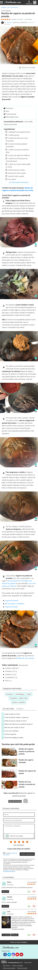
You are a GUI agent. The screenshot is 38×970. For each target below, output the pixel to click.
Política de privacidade (9, 968)
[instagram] (13, 954)
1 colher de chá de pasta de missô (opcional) (17, 160)
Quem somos (27, 962)
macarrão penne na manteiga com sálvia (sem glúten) (17, 582)
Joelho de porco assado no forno (15, 721)
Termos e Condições (17, 965)
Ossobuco (9, 694)
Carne (8, 7)
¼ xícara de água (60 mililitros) (19, 155)
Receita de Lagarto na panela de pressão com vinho (17, 189)
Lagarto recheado (11, 606)
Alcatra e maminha (18, 702)
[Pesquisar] (35, 2)
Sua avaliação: (18, 845)
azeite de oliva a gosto (16, 176)
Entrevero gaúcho (10, 734)
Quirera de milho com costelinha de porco (18, 724)
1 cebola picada (13, 135)
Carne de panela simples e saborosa (16, 717)
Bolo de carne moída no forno (14, 727)
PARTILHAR (29, 4)
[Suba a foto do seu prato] (25, 801)
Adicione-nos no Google (28, 68)
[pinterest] (21, 954)
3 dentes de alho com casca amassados (17, 139)
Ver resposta (6, 935)
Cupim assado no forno (12, 714)
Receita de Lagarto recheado (26, 761)
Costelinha (13, 698)
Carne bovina (14, 7)
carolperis (9, 23)
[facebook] (5, 954)
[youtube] (17, 954)
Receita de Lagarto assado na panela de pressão (26, 751)
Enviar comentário (27, 854)
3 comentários (28, 19)
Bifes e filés (23, 698)
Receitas (3, 7)
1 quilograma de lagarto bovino (19, 132)
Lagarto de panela (11, 600)
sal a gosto (12, 179)
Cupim (29, 694)
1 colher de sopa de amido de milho (17, 151)
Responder (5, 892)
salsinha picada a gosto (16, 170)
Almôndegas (20, 694)
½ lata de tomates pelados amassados (16, 145)
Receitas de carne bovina (25, 658)
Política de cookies (22, 968)
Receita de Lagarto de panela (27, 772)
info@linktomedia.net (9, 871)
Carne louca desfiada (11, 731)
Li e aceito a (10, 853)
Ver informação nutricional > (19, 182)
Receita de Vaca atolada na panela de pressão (27, 784)
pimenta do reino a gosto (17, 173)
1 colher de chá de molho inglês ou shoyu (18, 165)
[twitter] (9, 954)
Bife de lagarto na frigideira (14, 603)
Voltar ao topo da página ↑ (19, 942)
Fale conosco (6, 965)
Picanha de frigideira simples (13, 737)
